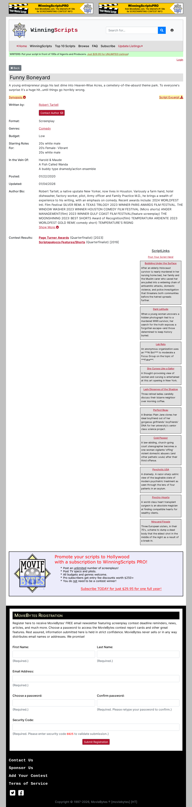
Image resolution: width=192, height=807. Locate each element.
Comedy (45, 128)
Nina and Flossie (160, 521)
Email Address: (23, 671)
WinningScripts (41, 46)
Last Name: (105, 647)
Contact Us (21, 760)
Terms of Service (28, 784)
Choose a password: (27, 695)
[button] (172, 30)
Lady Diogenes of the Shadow (160, 389)
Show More (47, 227)
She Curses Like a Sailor (160, 368)
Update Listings (130, 46)
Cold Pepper (161, 437)
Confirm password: (110, 695)
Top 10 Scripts (65, 46)
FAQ (95, 46)
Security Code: (23, 720)
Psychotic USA (160, 469)
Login (180, 59)
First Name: (21, 647)
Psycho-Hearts (161, 497)
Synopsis (16, 97)
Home (22, 46)
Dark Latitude (160, 309)
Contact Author (49, 112)
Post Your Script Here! (160, 257)
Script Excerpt (169, 97)
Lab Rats (161, 344)
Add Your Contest (28, 776)
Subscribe (108, 46)
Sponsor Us (21, 768)
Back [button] (16, 68)
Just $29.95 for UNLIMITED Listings (107, 54)
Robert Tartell (48, 105)
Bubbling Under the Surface (161, 263)
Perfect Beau (160, 410)
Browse (83, 46)
